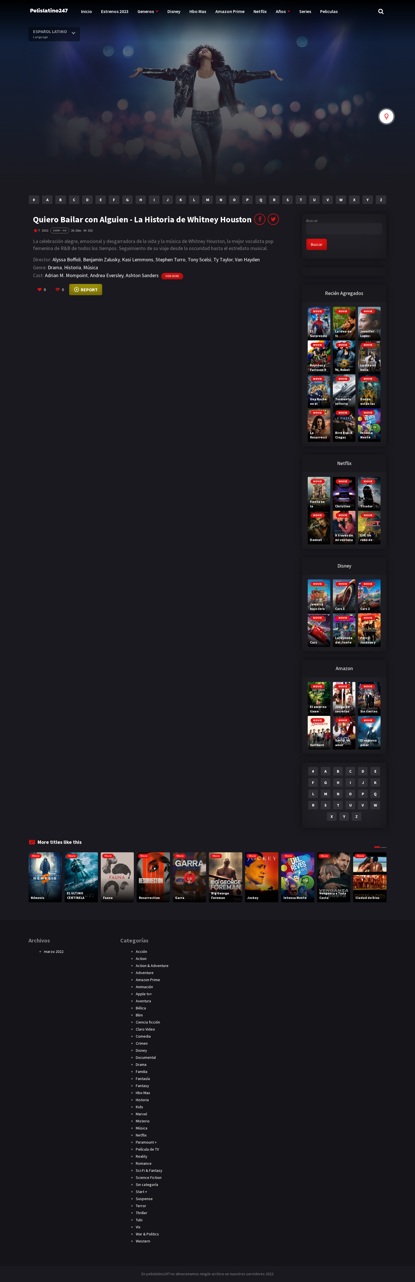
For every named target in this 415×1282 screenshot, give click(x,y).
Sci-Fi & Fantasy (149, 1170)
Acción (141, 951)
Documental (146, 1057)
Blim (139, 1015)
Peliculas (329, 11)
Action (141, 958)
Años (281, 11)
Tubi (139, 1219)
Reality (141, 1156)
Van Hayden (247, 259)
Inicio (86, 11)
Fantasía (143, 1078)
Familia (141, 1071)
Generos (145, 11)
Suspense (144, 1198)
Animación (144, 986)
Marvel (141, 1113)
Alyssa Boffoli (67, 259)
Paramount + (146, 1142)
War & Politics (147, 1234)
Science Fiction (148, 1177)
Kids (139, 1106)
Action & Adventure (152, 965)
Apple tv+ (144, 993)
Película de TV (147, 1149)
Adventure (145, 972)
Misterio (143, 1121)
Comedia (143, 1036)
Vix (138, 1226)
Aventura (143, 1000)
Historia (72, 267)
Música (90, 267)
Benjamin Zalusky (101, 259)
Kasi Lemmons (137, 259)
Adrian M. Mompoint (66, 275)
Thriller (141, 1212)
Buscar (312, 220)
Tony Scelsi (199, 259)
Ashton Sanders (142, 275)
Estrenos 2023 (114, 11)
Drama (55, 267)
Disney (173, 11)
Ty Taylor (223, 259)
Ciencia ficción (148, 1022)
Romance (144, 1163)
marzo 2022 (54, 951)
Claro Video (145, 1029)
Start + (141, 1191)
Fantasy (142, 1085)
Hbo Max (197, 11)
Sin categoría (147, 1184)
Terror (141, 1205)
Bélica (141, 1008)
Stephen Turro (170, 259)
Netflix (260, 11)
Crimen (142, 1043)
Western (143, 1241)
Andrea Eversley (106, 275)
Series (305, 11)
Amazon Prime (229, 11)
